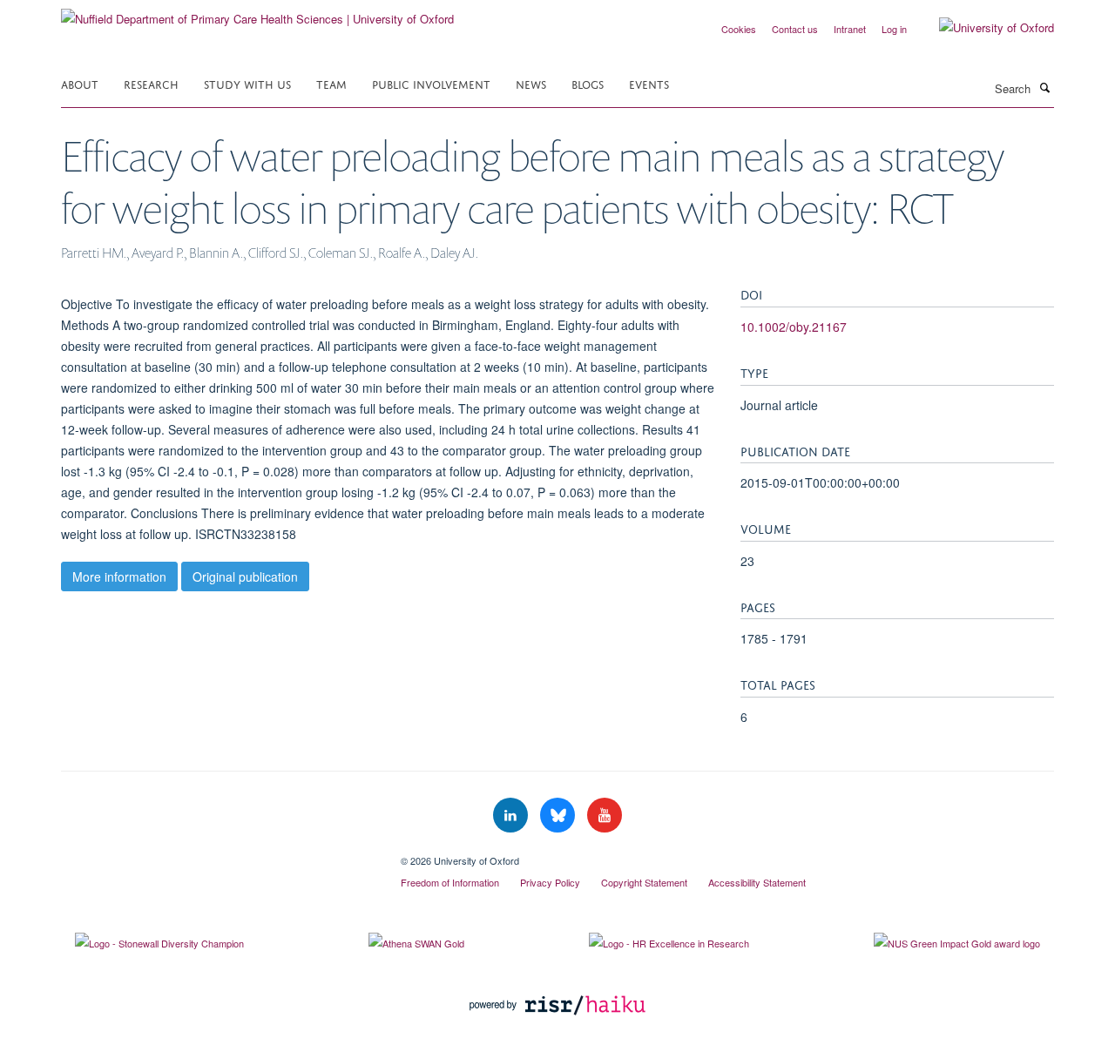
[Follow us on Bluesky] (559, 815)
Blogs (587, 83)
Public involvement (431, 83)
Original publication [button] (245, 576)
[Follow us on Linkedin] (512, 815)
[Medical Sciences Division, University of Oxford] (218, 854)
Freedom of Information (450, 882)
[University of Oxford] (983, 27)
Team (331, 83)
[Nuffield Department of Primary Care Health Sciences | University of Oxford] (257, 12)
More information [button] (119, 576)
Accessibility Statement (757, 882)
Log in (894, 29)
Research (151, 83)
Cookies (738, 29)
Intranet (850, 29)
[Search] (1044, 87)
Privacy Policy (550, 882)
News (531, 83)
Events (649, 83)
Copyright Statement (644, 882)
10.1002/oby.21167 (793, 326)
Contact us (795, 29)
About (79, 83)
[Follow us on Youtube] (604, 815)
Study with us (247, 83)
